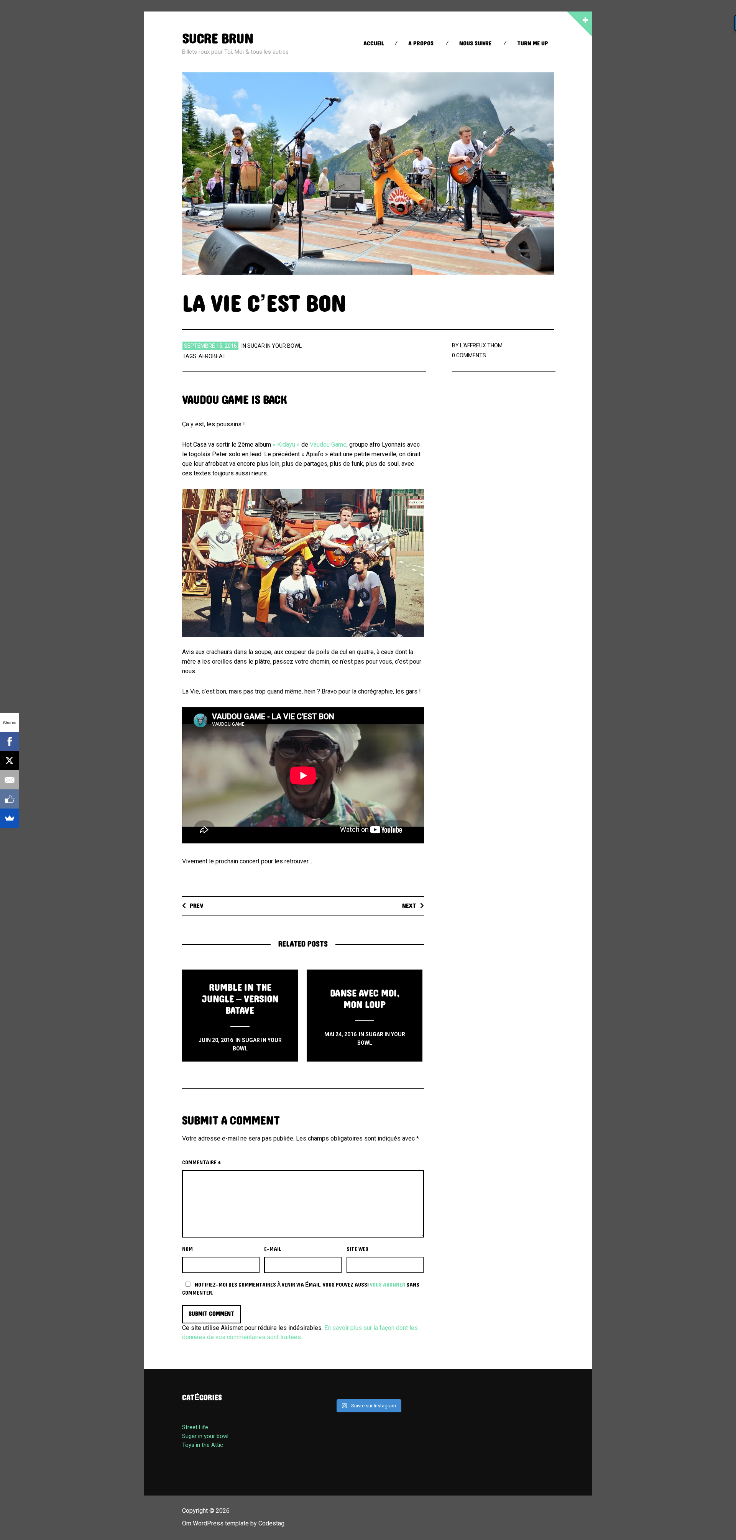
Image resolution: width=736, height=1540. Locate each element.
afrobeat (212, 356)
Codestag (271, 1523)
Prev (197, 905)
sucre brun (217, 38)
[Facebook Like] (9, 799)
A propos (421, 43)
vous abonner (387, 1285)
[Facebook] (9, 741)
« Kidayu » (286, 444)
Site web (357, 1249)
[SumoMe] (9, 818)
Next (409, 905)
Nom (187, 1249)
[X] (9, 760)
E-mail (272, 1249)
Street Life (195, 1427)
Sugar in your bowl (274, 346)
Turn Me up (532, 43)
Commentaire (201, 1163)
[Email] (9, 779)
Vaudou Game (328, 444)
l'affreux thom (481, 345)
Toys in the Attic (202, 1444)
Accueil (373, 43)
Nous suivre (475, 43)
